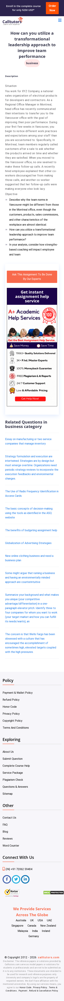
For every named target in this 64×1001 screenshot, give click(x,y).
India (35, 931)
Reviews (8, 838)
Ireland (46, 931)
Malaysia (23, 931)
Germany (34, 936)
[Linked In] (25, 879)
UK (32, 920)
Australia (21, 920)
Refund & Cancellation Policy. (44, 991)
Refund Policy (11, 699)
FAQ (5, 824)
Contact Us (9, 817)
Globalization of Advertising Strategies (28, 543)
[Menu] (59, 20)
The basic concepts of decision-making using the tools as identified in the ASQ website (29, 513)
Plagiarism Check (13, 779)
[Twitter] (16, 879)
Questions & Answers (15, 786)
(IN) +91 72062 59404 (19, 869)
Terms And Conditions (16, 727)
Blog (5, 831)
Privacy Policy (11, 713)
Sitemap (8, 793)
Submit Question (13, 758)
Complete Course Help (16, 765)
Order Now (52, 8)
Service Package (13, 772)
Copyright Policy (12, 720)
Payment (23, 991)
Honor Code (10, 706)
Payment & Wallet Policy (18, 692)
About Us (8, 751)
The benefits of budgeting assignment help (31, 530)
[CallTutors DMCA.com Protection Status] (53, 893)
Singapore (17, 925)
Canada (31, 925)
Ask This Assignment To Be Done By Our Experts (32, 277)
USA (40, 920)
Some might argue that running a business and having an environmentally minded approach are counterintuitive (30, 577)
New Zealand (48, 925)
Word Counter (11, 845)
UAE (49, 920)
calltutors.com (48, 957)
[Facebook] (7, 879)
